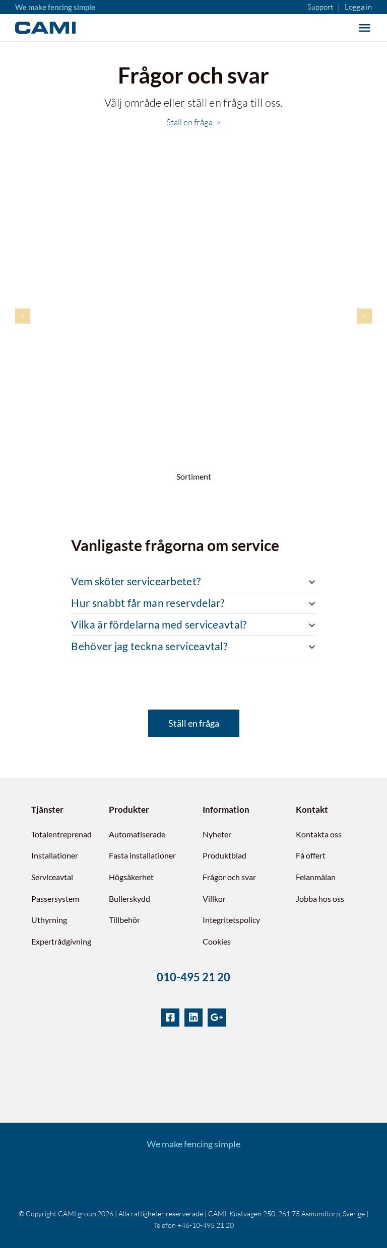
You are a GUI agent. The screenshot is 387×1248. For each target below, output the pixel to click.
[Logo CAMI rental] (268, 1174)
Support (320, 7)
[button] (193, 581)
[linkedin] (193, 1017)
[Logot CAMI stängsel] (118, 1174)
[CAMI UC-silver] (193, 1052)
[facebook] (170, 1017)
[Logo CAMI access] (193, 1174)
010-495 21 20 (193, 977)
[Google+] (217, 1017)
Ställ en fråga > (193, 122)
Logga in (358, 7)
